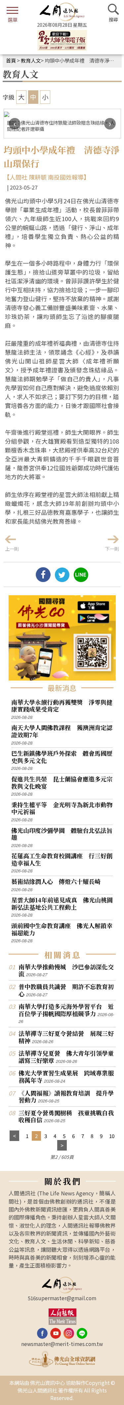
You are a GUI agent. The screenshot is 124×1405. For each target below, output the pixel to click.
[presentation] (15, 124)
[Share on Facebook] (43, 579)
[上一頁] (14, 1136)
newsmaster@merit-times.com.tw (62, 1343)
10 (111, 1135)
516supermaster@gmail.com (62, 1298)
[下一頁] (62, 1145)
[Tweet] (62, 579)
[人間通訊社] (62, 12)
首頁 (11, 60)
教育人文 (31, 60)
